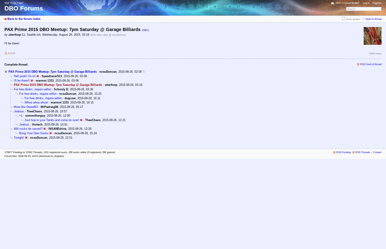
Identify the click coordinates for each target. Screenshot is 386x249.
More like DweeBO (26, 107)
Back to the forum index (23, 19)
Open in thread (373, 19)
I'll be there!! (22, 80)
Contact (377, 152)
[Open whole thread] (144, 71)
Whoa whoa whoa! (36, 102)
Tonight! (19, 137)
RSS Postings (343, 152)
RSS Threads (362, 152)
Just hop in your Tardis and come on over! (52, 120)
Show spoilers (353, 19)
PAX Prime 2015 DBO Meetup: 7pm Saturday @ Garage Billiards (52, 71)
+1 (21, 115)
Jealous (19, 111)
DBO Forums (23, 8)
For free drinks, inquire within (32, 89)
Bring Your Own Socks (33, 133)
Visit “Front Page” (13, 3)
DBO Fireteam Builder (347, 3)
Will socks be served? (28, 128)
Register (377, 3)
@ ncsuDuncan (117, 34)
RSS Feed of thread (371, 64)
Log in (366, 3)
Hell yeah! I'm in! (25, 76)
